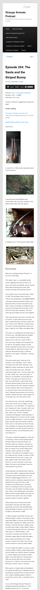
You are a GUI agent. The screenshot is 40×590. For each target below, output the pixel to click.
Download (28, 93)
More (18, 97)
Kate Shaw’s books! (11, 37)
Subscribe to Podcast (12, 50)
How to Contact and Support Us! (15, 33)
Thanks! (23, 50)
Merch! (30, 46)
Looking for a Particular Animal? (15, 42)
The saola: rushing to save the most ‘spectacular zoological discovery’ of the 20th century (19, 115)
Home (7, 29)
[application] (20, 87)
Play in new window (17, 93)
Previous (8, 57)
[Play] (8, 87)
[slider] (30, 87)
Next (32, 57)
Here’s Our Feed (17, 29)
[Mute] (26, 87)
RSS (13, 97)
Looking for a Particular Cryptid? (15, 46)
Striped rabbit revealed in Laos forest (16, 122)
